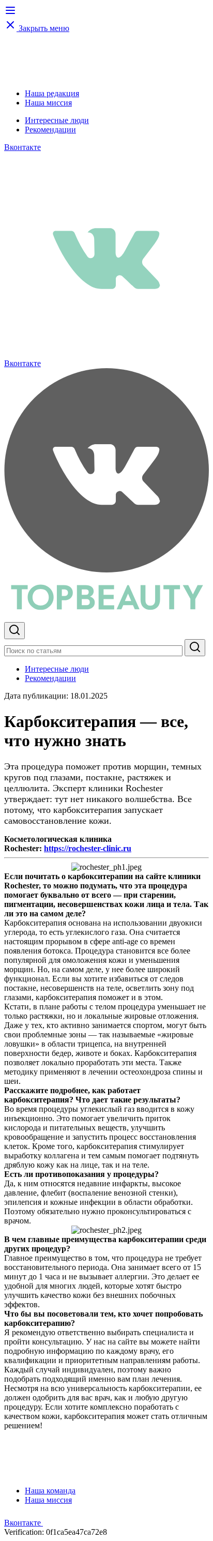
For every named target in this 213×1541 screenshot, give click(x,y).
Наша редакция (52, 93)
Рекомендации (50, 129)
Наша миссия (48, 102)
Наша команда (50, 1490)
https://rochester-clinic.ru (87, 848)
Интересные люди (57, 120)
